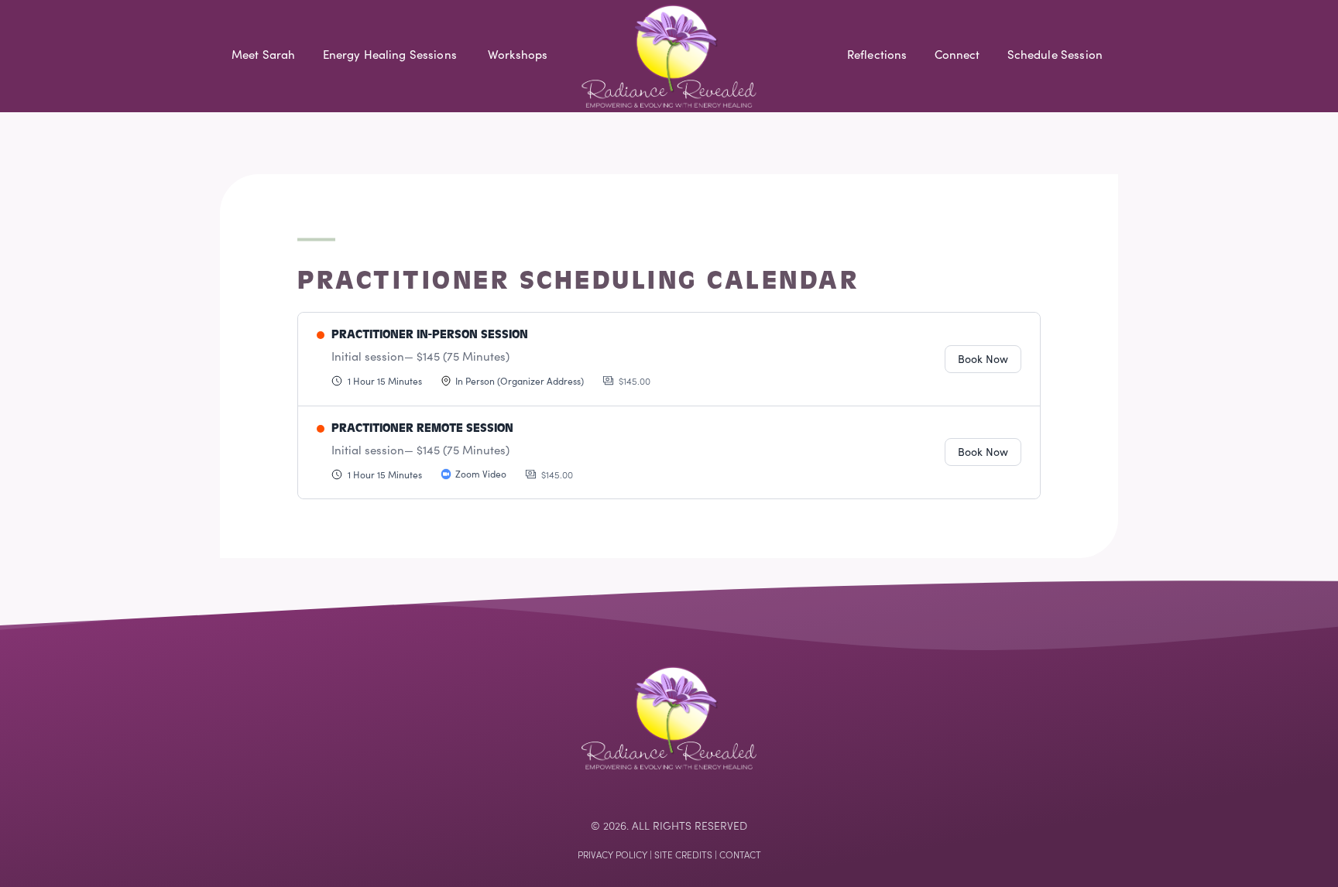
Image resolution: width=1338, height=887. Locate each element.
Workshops (517, 54)
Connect (957, 54)
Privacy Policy (612, 854)
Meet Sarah (264, 54)
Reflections (877, 54)
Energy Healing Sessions (390, 54)
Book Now (983, 358)
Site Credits (683, 854)
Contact (740, 854)
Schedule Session (1055, 54)
